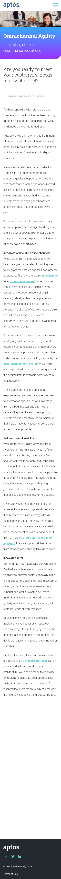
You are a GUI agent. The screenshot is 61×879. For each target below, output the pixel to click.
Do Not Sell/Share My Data (17, 866)
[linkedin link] (19, 856)
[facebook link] (6, 856)
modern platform (36, 660)
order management (22, 281)
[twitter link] (13, 856)
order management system (20, 363)
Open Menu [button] (55, 5)
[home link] (11, 5)
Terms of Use (10, 874)
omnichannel (49, 275)
